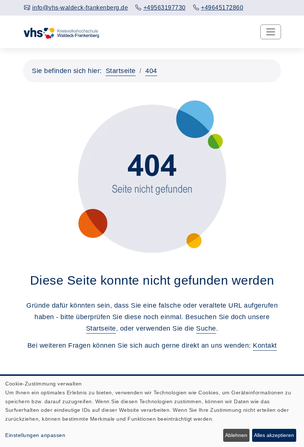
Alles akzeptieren (274, 435)
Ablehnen (236, 435)
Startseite (121, 70)
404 (151, 70)
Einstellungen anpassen (35, 435)
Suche (206, 328)
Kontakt (265, 345)
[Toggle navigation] (270, 31)
